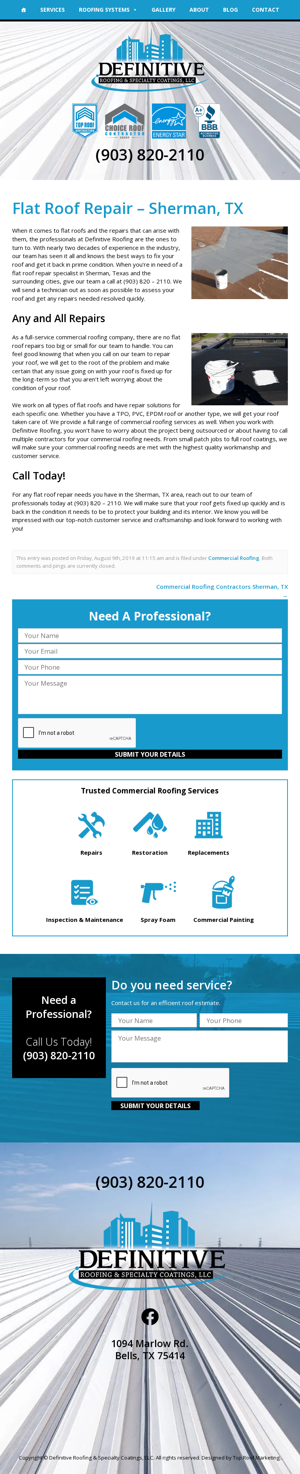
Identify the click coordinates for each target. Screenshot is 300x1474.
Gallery (163, 9)
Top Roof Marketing (256, 1457)
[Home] (23, 10)
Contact (265, 9)
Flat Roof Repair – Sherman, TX (127, 208)
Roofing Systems (104, 9)
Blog (230, 9)
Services (52, 9)
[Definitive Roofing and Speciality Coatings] (150, 59)
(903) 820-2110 (149, 154)
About (199, 9)
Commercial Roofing (233, 557)
